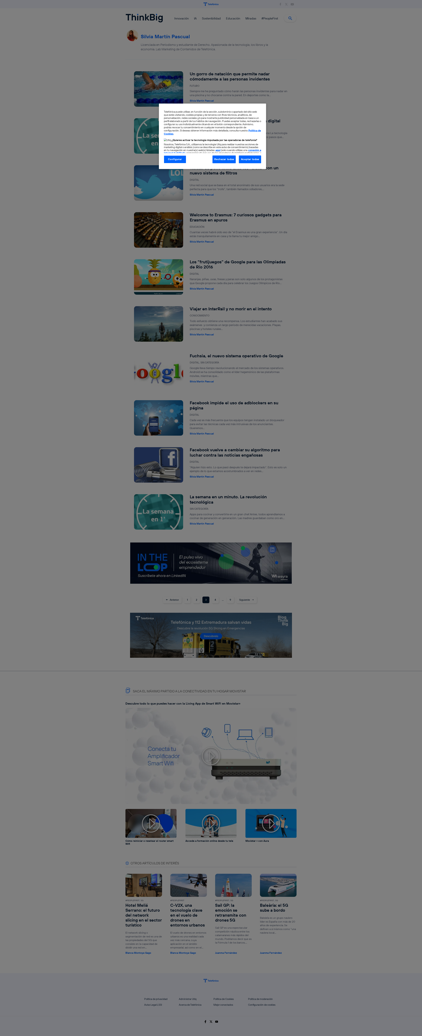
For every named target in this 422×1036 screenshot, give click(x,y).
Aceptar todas (250, 159)
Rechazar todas (224, 159)
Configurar (175, 159)
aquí (217, 150)
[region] (212, 136)
